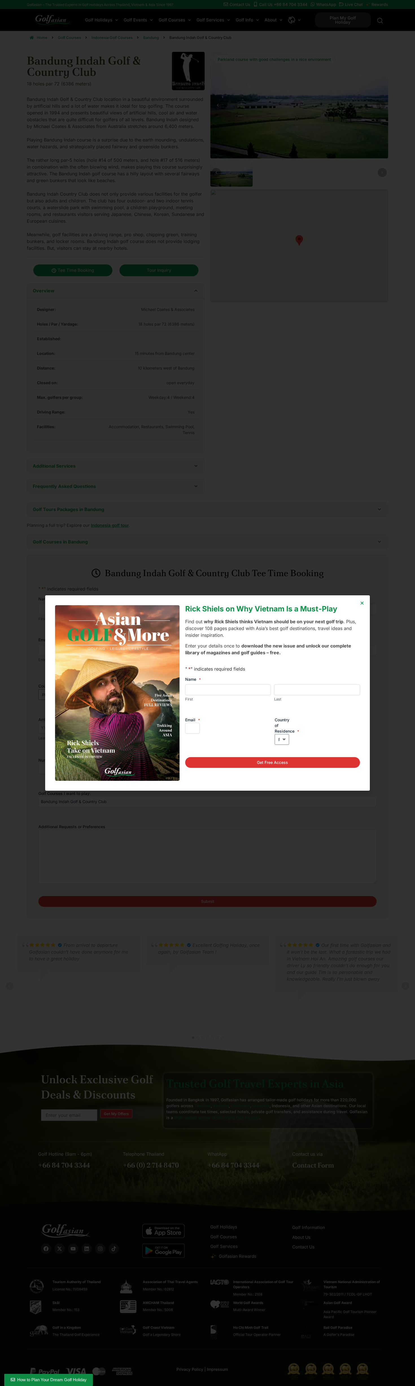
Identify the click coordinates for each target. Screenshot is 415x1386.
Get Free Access (272, 762)
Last (277, 699)
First (189, 699)
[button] (362, 603)
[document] (207, 693)
